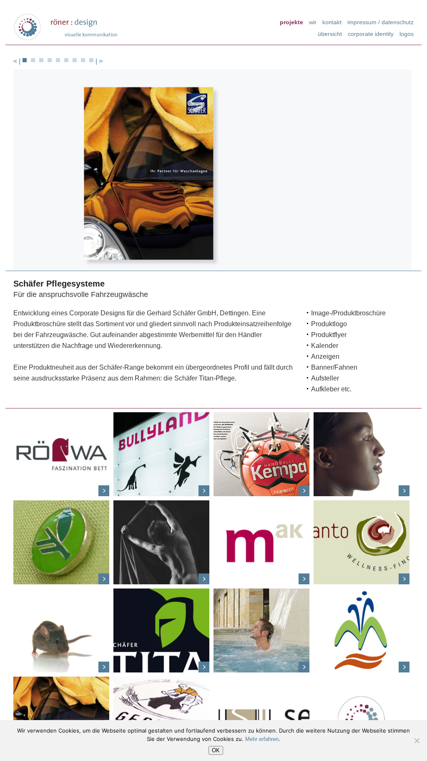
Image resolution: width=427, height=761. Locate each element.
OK (216, 750)
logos (406, 33)
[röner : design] (65, 27)
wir (312, 22)
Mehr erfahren (262, 739)
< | (16, 61)
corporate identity (371, 33)
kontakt (332, 22)
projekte (291, 22)
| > (99, 61)
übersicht (330, 33)
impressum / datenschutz (380, 22)
